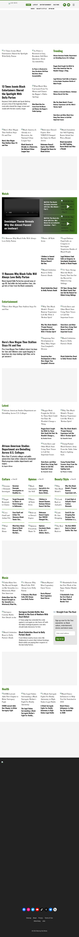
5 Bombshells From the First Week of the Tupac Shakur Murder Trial (67, 598)
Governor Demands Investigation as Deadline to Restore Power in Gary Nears (18, 489)
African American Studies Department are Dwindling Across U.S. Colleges (65, 56)
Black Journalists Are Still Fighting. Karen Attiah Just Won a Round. (67, 145)
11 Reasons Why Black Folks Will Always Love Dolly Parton (19, 275)
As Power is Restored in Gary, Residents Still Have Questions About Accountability (40, 72)
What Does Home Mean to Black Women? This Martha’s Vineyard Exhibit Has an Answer (18, 529)
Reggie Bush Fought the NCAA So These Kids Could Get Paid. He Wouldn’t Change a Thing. (63, 68)
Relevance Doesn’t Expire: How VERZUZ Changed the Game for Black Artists (48, 147)
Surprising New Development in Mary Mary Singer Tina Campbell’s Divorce (48, 359)
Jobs (43, 921)
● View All (14, 479)
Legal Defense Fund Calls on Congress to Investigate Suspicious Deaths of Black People (65, 81)
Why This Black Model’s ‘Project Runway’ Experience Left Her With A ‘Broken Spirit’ (64, 104)
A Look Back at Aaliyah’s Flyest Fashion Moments (70, 502)
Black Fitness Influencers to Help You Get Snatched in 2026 (66, 709)
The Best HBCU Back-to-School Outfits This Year (71, 528)
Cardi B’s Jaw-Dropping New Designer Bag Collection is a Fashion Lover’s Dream (70, 516)
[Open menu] (73, 4)
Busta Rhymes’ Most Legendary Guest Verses (46, 595)
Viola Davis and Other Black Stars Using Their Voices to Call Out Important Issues (63, 117)
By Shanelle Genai (66, 438)
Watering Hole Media (41, 931)
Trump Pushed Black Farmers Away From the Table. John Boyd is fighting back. (69, 465)
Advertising (37, 921)
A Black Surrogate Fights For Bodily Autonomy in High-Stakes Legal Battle (47, 709)
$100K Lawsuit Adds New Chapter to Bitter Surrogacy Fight (9, 708)
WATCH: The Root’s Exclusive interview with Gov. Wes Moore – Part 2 (52, 205)
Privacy (40, 918)
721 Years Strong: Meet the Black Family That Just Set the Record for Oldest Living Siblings (69, 291)
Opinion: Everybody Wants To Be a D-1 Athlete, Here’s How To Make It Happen (45, 529)
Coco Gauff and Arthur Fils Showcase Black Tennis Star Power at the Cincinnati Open (18, 516)
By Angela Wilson (7, 466)
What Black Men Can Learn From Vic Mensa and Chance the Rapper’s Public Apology (39, 107)
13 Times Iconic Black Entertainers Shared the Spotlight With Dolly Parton (13, 92)
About (35, 918)
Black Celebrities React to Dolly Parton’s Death (49, 289)
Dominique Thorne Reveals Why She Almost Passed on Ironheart (19, 225)
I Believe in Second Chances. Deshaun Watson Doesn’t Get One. (65, 93)
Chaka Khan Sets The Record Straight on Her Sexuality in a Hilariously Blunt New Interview (9, 600)
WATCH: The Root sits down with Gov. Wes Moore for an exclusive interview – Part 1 (52, 221)
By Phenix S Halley (66, 472)
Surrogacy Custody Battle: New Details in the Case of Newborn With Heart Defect (33, 614)
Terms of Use (49, 918)
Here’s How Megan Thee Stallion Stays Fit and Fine (9, 142)
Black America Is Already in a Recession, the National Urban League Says (29, 147)
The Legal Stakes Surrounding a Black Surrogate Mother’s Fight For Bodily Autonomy (28, 712)
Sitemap (28, 918)
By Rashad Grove (46, 438)
